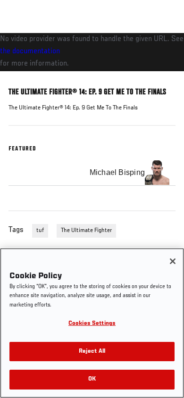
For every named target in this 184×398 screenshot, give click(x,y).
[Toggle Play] (20, 77)
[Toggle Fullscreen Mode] (164, 77)
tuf (40, 230)
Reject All (92, 351)
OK (92, 379)
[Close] (172, 261)
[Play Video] (92, 52)
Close (167, 51)
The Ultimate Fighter (86, 230)
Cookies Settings (92, 324)
